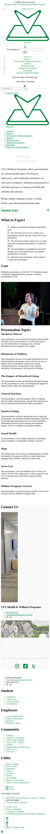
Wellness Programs (37, 4)
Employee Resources (14, 718)
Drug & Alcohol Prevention (27, 73)
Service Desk (11, 766)
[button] (25, 2)
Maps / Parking (12, 764)
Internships (27, 70)
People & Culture (13, 723)
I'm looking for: (13, 49)
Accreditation (11, 704)
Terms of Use (11, 807)
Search (9, 776)
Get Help (10, 773)
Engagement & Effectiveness (18, 747)
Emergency (10, 769)
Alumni (9, 745)
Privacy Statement (13, 809)
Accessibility (11, 778)
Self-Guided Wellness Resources (27, 61)
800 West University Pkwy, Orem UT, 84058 (24, 648)
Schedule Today (9, 210)
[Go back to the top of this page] (2, 832)
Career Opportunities (14, 716)
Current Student (12, 701)
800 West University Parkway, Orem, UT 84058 (25, 798)
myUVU (27, 43)
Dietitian (27, 64)
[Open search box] (25, 47)
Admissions (11, 697)
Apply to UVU (27, 9)
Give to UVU (11, 749)
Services (27, 59)
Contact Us (10, 752)
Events (11, 789)
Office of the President (15, 740)
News (11, 787)
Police (8, 771)
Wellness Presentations (27, 68)
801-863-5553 (12, 612)
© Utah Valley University (16, 802)
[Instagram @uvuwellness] (18, 666)
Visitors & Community (15, 738)
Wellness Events (27, 66)
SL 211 (9, 643)
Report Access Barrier (15, 780)
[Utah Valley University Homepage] (17, 4)
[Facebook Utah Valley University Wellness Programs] (26, 666)
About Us (28, 57)
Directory (10, 721)
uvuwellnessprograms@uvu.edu (19, 615)
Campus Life (11, 699)
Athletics (9, 735)
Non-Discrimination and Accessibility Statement (25, 814)
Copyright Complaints (15, 811)
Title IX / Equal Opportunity (17, 782)
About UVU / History (15, 742)
